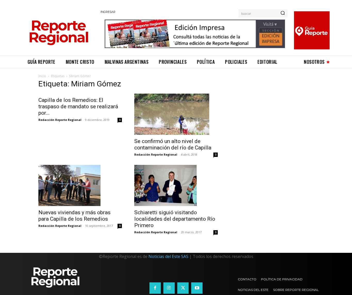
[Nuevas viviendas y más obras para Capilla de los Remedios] (80, 185)
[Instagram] (169, 288)
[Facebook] (155, 288)
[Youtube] (197, 288)
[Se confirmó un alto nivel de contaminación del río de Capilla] (176, 114)
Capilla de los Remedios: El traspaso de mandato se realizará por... (78, 106)
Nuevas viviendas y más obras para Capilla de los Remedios (74, 215)
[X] (183, 288)
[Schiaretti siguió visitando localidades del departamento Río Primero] (176, 185)
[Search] (283, 13)
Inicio (42, 76)
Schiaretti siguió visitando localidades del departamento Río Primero (174, 218)
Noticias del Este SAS (168, 256)
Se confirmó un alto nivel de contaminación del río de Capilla (172, 144)
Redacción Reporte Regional (59, 120)
